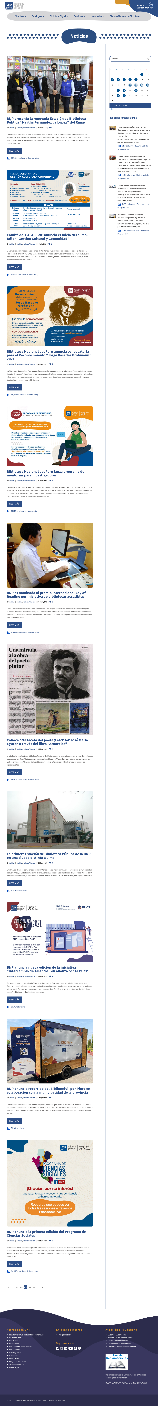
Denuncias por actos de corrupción (122, 1346)
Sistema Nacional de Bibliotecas (125, 16)
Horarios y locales (16, 1337)
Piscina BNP (14, 1358)
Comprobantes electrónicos (119, 1343)
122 (34, 1287)
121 (30, 1287)
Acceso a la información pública (121, 1337)
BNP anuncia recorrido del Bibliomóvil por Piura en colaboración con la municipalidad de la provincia (48, 1090)
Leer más (14, 150)
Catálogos (37, 16)
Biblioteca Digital (58, 16)
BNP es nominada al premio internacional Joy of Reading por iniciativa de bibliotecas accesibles (46, 594)
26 (124, 95)
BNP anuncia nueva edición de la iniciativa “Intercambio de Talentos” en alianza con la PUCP (47, 969)
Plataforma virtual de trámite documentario (26, 1334)
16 (148, 85)
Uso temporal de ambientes (20, 1346)
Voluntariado (14, 1340)
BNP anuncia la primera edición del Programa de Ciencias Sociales (46, 1233)
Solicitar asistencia (16, 1364)
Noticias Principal (29, 127)
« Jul (111, 109)
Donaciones (14, 1343)
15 (142, 85)
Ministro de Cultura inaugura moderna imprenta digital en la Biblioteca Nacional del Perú (131, 217)
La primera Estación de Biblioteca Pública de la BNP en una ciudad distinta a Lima (49, 855)
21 (136, 90)
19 (124, 90)
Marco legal (14, 1367)
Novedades (96, 16)
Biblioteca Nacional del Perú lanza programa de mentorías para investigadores (45, 473)
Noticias (11, 127)
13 (130, 85)
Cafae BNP (13, 1355)
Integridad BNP (65, 1334)
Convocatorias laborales (118, 1340)
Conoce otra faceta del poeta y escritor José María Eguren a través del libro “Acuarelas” (47, 742)
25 (118, 95)
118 (17, 1287)
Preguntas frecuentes (17, 1361)
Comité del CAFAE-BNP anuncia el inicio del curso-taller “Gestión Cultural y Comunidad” (47, 236)
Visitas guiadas (15, 1352)
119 (21, 1287)
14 (136, 85)
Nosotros (19, 16)
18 (118, 90)
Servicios (78, 16)
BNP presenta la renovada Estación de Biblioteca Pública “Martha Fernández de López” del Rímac (46, 120)
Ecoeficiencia (14, 1349)
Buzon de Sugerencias (117, 1334)
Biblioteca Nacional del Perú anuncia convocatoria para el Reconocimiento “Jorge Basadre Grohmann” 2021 (49, 355)
